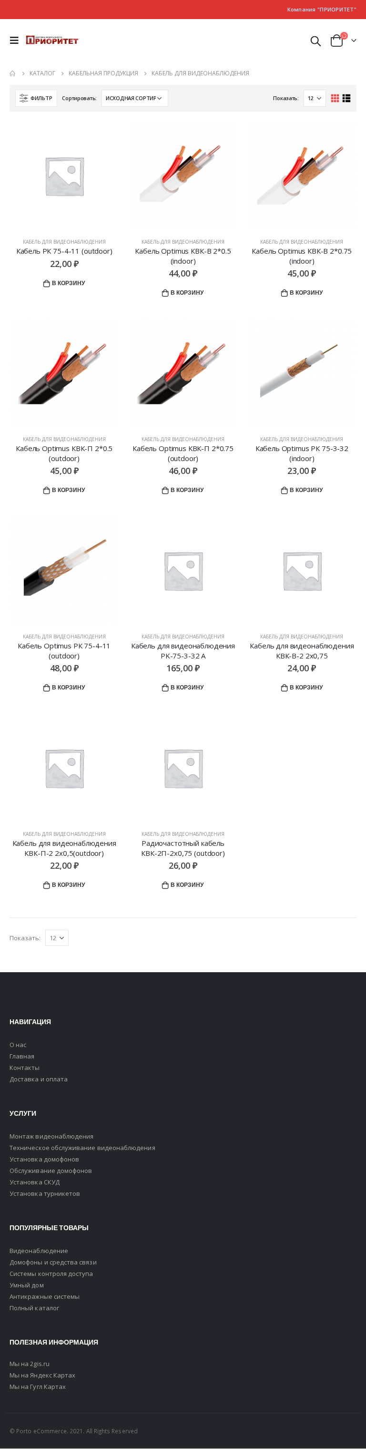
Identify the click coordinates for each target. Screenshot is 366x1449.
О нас (18, 1044)
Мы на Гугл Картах (38, 1386)
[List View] (346, 98)
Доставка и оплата (39, 1079)
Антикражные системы (45, 1296)
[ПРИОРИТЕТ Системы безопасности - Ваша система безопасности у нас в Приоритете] (52, 40)
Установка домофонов (44, 1159)
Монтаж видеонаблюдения (51, 1136)
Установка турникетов (45, 1193)
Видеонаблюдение (39, 1250)
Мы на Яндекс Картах (42, 1375)
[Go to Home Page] (13, 73)
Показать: (286, 98)
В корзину (68, 283)
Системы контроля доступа (51, 1273)
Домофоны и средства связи (53, 1262)
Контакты (25, 1067)
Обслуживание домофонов (51, 1170)
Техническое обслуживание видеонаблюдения (82, 1147)
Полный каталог (34, 1308)
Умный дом (27, 1285)
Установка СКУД (35, 1182)
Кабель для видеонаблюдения (64, 241)
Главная (22, 1056)
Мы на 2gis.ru (30, 1363)
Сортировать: (79, 98)
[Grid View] (335, 98)
